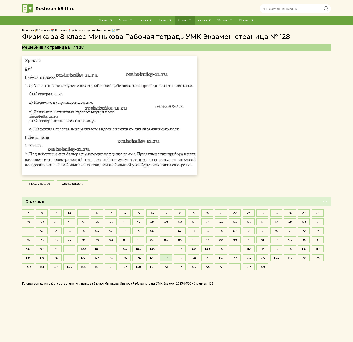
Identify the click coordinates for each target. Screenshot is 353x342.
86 (193, 240)
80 (111, 240)
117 (318, 249)
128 (165, 258)
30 (42, 222)
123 (97, 258)
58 (124, 231)
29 (28, 222)
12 (97, 213)
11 (83, 213)
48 (290, 222)
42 (207, 222)
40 (180, 222)
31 (55, 222)
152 (179, 267)
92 (276, 240)
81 (124, 240)
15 (138, 213)
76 (56, 240)
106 (165, 249)
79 (97, 240)
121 (69, 258)
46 (262, 222)
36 (124, 222)
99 (69, 249)
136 (276, 258)
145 (97, 267)
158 (262, 267)
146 (110, 267)
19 (193, 213)
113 (263, 249)
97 (42, 249)
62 (180, 231)
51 (28, 231)
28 (318, 213)
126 (138, 258)
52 (42, 231)
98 (56, 249)
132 (221, 258)
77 (69, 240)
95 (317, 240)
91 (262, 240)
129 (179, 258)
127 (152, 258)
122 (83, 258)
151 (166, 267)
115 (290, 249)
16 (152, 213)
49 (304, 222)
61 (166, 231)
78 (83, 240)
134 (248, 258)
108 (193, 249)
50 (318, 222)
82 (138, 240)
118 (28, 258)
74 (28, 240)
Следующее (71, 183)
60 (152, 231)
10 (69, 213)
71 (290, 231)
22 (235, 213)
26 (290, 213)
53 (55, 231)
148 (138, 267)
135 (262, 258)
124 (110, 258)
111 (235, 249)
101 (97, 249)
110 (221, 249)
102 (110, 249)
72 (304, 231)
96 (28, 249)
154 (207, 267)
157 (248, 267)
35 (111, 222)
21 (221, 213)
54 (69, 231)
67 (235, 231)
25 (276, 213)
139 (317, 258)
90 (249, 240)
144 (83, 267)
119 (42, 258)
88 (221, 240)
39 (166, 222)
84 (166, 240)
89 (235, 240)
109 (207, 249)
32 (69, 222)
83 (152, 240)
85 (180, 240)
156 (235, 267)
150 (152, 267)
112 (249, 249)
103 (124, 249)
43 (221, 222)
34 (97, 222)
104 (138, 249)
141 (42, 267)
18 (179, 213)
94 (304, 240)
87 (207, 240)
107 (179, 249)
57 (111, 231)
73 (318, 231)
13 (110, 213)
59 (138, 231)
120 (55, 258)
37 (138, 222)
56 (97, 231)
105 (152, 249)
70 (276, 231)
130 (193, 258)
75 (42, 240)
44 (235, 222)
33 (83, 222)
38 (152, 222)
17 (166, 213)
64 (193, 231)
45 (249, 222)
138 (303, 258)
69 (262, 231)
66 (221, 231)
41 (193, 222)
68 (249, 231)
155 (221, 267)
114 (276, 249)
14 (124, 213)
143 (69, 267)
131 (207, 258)
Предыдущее (39, 183)
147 (124, 267)
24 (262, 213)
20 (207, 213)
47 (276, 222)
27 (304, 213)
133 (235, 258)
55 (83, 231)
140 (28, 267)
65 (207, 231)
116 (304, 249)
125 (124, 258)
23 (249, 213)
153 (193, 267)
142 (55, 267)
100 (83, 249)
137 (290, 258)
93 (290, 240)
